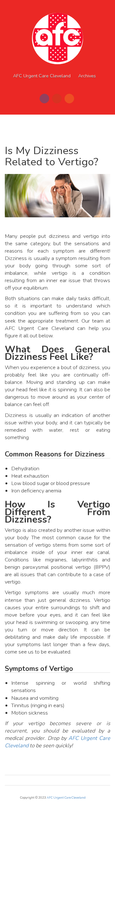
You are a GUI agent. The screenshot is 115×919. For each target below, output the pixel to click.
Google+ (57, 98)
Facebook (44, 98)
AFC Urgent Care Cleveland (42, 76)
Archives (87, 76)
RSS (69, 98)
